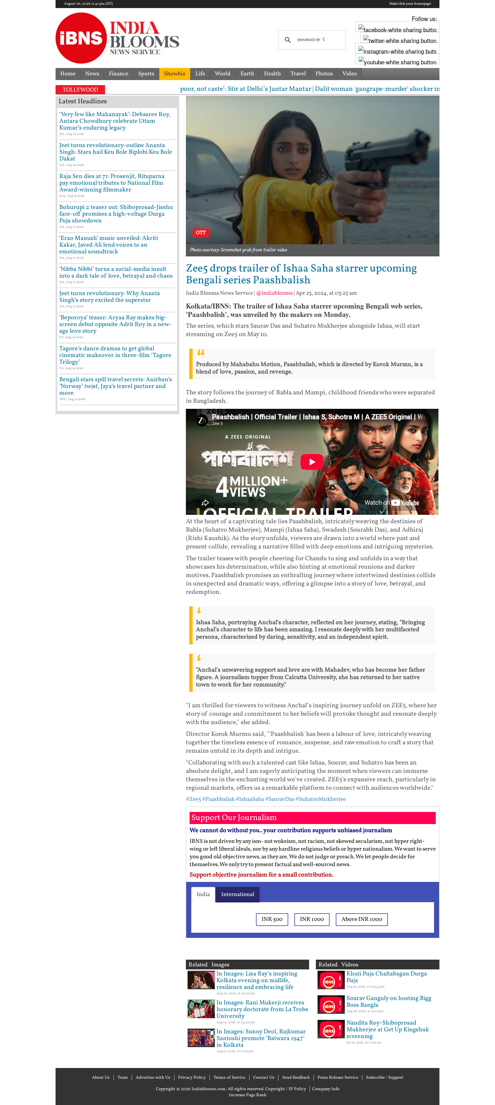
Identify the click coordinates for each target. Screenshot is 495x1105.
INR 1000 (312, 919)
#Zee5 (193, 799)
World (223, 74)
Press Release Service (338, 1078)
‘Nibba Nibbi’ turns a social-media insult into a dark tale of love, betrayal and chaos (116, 272)
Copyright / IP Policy (285, 1089)
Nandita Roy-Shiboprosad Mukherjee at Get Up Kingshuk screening (387, 1030)
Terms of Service (229, 1078)
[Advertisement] (117, 705)
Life (200, 74)
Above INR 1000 (361, 919)
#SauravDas (279, 799)
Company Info (325, 1089)
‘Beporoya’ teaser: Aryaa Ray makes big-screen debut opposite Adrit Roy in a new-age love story (115, 324)
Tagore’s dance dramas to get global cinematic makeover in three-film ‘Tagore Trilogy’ (115, 355)
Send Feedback (296, 1078)
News (92, 74)
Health (272, 74)
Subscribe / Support (384, 1078)
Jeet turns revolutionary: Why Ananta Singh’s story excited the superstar (109, 297)
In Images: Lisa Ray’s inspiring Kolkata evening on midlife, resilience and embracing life (257, 981)
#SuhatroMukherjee (320, 799)
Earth (247, 74)
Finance (118, 74)
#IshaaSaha (250, 799)
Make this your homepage (410, 4)
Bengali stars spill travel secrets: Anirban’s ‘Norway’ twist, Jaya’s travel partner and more (115, 386)
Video (349, 74)
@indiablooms (274, 293)
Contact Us (263, 1078)
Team (123, 1078)
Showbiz (175, 74)
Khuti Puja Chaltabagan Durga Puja (386, 977)
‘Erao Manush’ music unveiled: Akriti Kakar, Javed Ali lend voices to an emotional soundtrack (108, 245)
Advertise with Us (153, 1078)
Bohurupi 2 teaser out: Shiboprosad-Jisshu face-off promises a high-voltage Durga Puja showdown (116, 214)
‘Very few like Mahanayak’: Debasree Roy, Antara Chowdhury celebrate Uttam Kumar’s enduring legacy (114, 121)
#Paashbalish (218, 799)
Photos (324, 74)
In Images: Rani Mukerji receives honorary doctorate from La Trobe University (262, 1010)
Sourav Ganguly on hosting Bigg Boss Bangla (388, 1001)
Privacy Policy (192, 1078)
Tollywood (80, 90)
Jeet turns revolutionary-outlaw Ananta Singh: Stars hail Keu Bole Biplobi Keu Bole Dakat (115, 152)
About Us (101, 1078)
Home (67, 74)
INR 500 (272, 919)
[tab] (203, 894)
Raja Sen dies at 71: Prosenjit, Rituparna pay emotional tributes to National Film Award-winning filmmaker (112, 183)
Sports (146, 74)
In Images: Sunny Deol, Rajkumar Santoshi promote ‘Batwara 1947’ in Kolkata (261, 1038)
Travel (298, 74)
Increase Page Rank (247, 1095)
